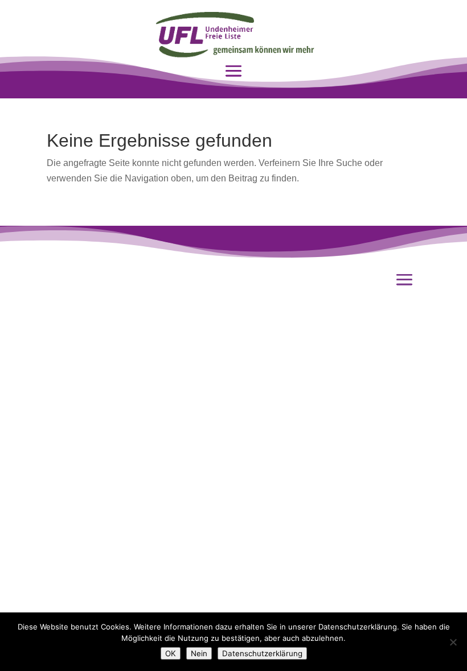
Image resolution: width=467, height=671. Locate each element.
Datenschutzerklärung (262, 653)
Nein (199, 653)
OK (170, 653)
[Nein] (452, 642)
